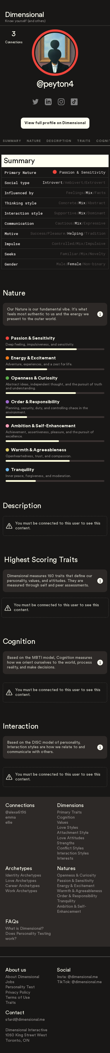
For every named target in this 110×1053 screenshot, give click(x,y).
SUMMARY (12, 141)
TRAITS (84, 141)
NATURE (34, 141)
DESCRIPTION (59, 141)
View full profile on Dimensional (55, 123)
